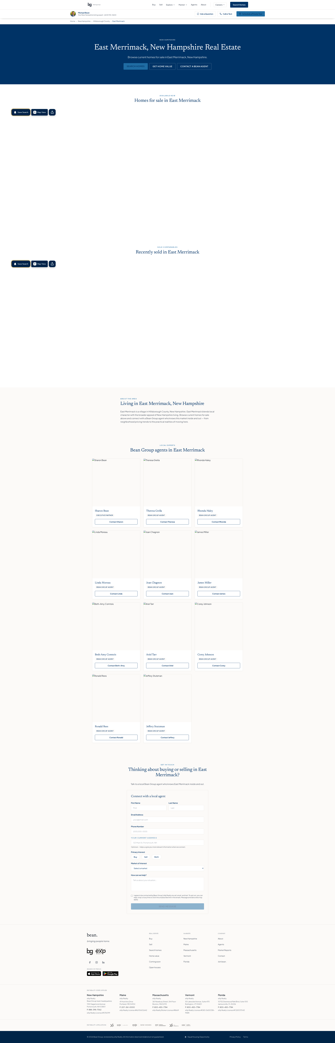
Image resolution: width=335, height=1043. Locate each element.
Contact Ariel (167, 665)
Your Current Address (144, 838)
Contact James (218, 593)
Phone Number (137, 826)
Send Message (167, 906)
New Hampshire (84, 21)
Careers (218, 5)
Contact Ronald (116, 737)
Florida (186, 961)
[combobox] (167, 843)
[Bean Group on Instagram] (96, 962)
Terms (245, 1037)
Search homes (136, 66)
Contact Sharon (116, 522)
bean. (92, 935)
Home (72, 21)
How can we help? (139, 875)
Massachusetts (189, 950)
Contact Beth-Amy (116, 665)
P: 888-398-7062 (94, 1010)
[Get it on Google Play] (111, 973)
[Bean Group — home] (94, 5)
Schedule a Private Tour (252, 14)
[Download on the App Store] (94, 973)
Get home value (162, 66)
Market (182, 5)
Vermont (187, 956)
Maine (186, 944)
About (203, 4)
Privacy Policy (235, 1037)
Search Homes (239, 5)
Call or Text (227, 14)
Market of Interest (139, 863)
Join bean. (222, 961)
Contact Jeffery (167, 737)
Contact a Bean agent (194, 66)
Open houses (155, 967)
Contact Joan (167, 593)
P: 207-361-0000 (127, 1007)
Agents (194, 4)
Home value (154, 956)
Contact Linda (116, 593)
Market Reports (224, 950)
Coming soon (155, 961)
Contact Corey (218, 665)
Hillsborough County (101, 21)
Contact (221, 956)
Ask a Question (206, 14)
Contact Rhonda (219, 522)
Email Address (137, 814)
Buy (154, 4)
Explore (169, 5)
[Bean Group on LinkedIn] (103, 962)
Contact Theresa (167, 522)
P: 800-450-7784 (159, 1007)
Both (156, 857)
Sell (160, 4)
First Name (135, 803)
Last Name (173, 803)
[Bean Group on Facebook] (90, 962)
